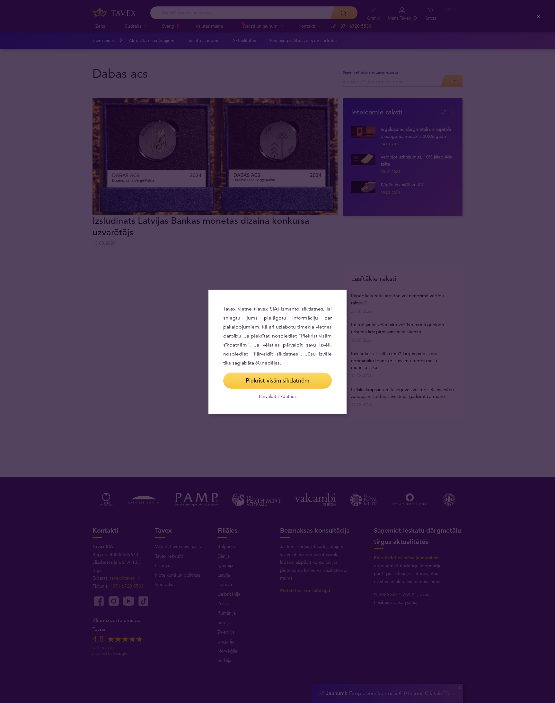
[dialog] (277, 352)
